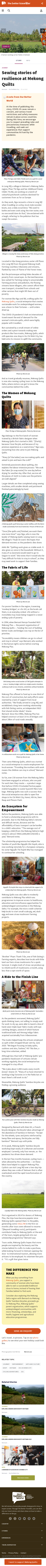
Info (28, 60)
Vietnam (4, 89)
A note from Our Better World (18, 98)
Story (18, 60)
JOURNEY (5, 68)
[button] (3, 30)
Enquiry (23, 165)
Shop (23, 144)
